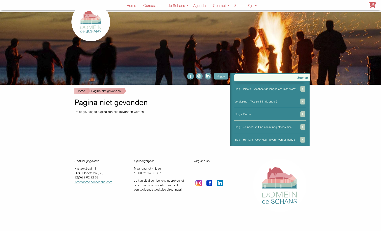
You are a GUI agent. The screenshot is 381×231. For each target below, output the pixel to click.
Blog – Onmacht (244, 114)
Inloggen (221, 76)
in (206, 75)
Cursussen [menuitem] (152, 5)
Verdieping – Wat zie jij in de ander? (256, 101)
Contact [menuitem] (219, 5)
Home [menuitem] (131, 5)
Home (81, 91)
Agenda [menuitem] (199, 5)
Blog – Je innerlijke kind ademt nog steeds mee (263, 126)
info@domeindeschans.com (93, 182)
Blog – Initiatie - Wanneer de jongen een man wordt (265, 88)
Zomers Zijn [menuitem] (243, 5)
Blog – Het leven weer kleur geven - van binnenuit (265, 139)
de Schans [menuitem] (176, 5)
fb (188, 75)
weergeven (302, 89)
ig (197, 75)
